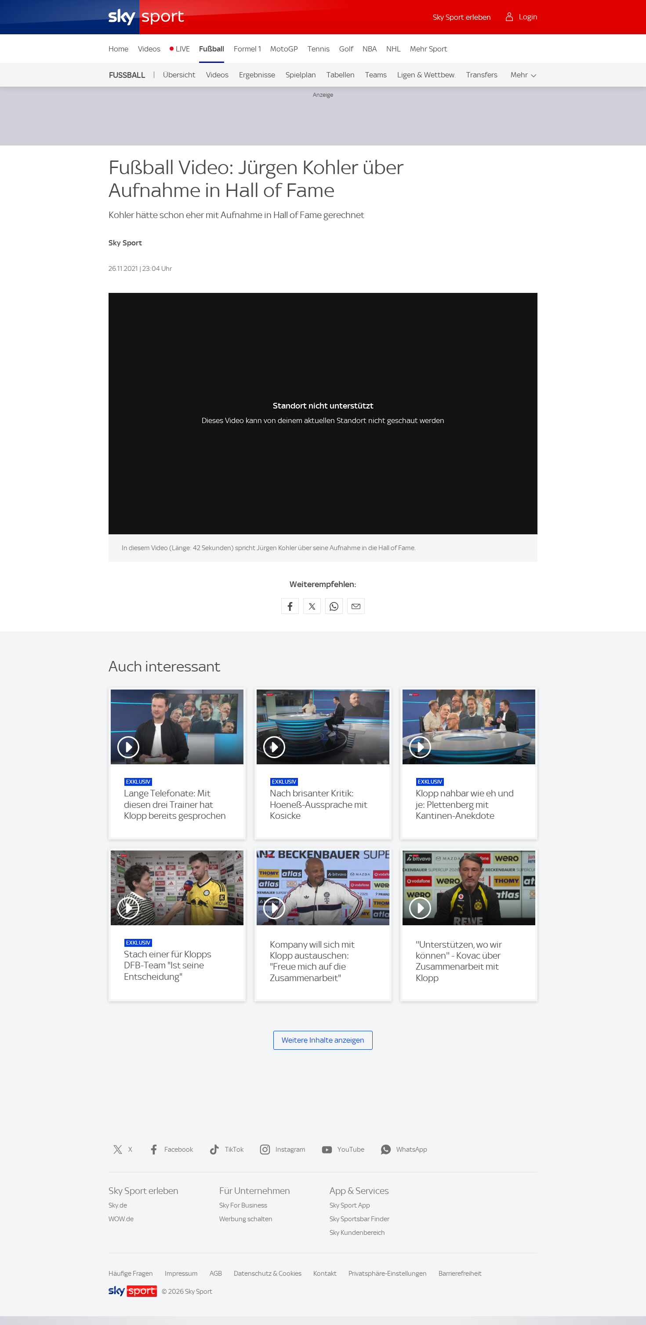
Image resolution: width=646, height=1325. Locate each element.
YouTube (351, 1149)
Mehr (519, 74)
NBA (370, 48)
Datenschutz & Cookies (267, 1274)
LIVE (183, 48)
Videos (149, 48)
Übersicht (179, 74)
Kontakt (325, 1274)
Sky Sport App (350, 1205)
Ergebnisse (257, 74)
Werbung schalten (245, 1219)
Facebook (178, 1149)
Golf (346, 48)
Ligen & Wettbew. (426, 74)
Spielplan (301, 74)
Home (118, 48)
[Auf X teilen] (312, 606)
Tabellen (341, 74)
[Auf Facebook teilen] (290, 606)
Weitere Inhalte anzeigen (323, 1040)
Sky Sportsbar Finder (359, 1219)
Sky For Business (243, 1205)
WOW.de (121, 1219)
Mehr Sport (428, 48)
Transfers (481, 74)
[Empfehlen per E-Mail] (356, 606)
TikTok (234, 1149)
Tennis (319, 48)
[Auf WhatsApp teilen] (334, 606)
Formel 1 (247, 48)
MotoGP (284, 48)
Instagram (290, 1149)
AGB (216, 1274)
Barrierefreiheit (460, 1274)
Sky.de (118, 1205)
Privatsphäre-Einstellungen (387, 1274)
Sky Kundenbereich (357, 1233)
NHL (393, 48)
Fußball (211, 48)
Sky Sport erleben (462, 17)
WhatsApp (411, 1149)
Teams (376, 74)
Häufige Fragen (131, 1274)
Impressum (181, 1274)
